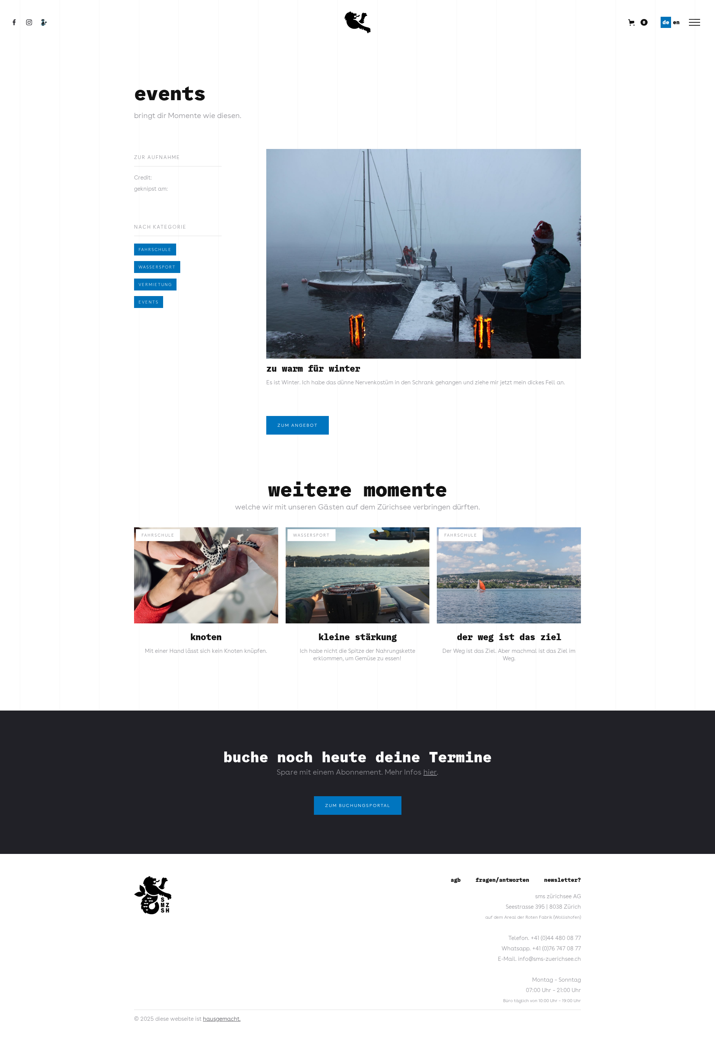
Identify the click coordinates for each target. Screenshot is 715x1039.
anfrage (523, 22)
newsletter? (562, 879)
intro (188, 22)
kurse (276, 22)
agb (456, 879)
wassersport (157, 267)
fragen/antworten (502, 879)
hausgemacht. (222, 1019)
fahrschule (155, 249)
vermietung (155, 284)
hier (430, 772)
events (149, 302)
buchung (477, 22)
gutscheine (425, 22)
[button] (232, 22)
